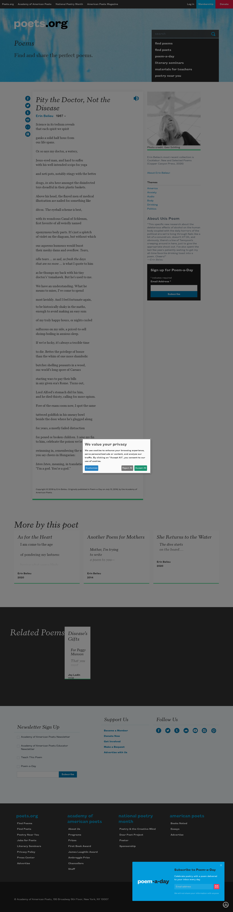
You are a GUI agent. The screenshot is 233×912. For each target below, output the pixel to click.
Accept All (140, 468)
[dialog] (116, 456)
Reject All (127, 468)
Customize (91, 468)
